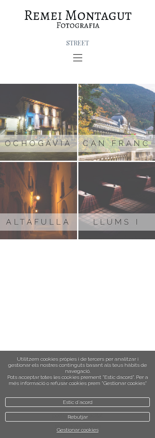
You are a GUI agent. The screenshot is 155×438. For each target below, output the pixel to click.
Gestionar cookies (78, 430)
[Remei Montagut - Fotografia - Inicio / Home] (77, 19)
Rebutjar (78, 417)
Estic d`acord (78, 402)
